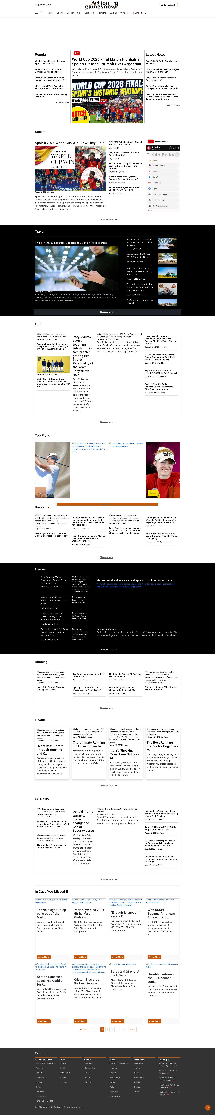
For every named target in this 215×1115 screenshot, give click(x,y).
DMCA (38, 1087)
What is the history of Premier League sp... (167, 1079)
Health (62, 1068)
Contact (39, 1073)
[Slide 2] (107, 504)
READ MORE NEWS (62, 102)
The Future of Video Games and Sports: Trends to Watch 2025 (134, 580)
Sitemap (39, 1082)
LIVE (76, 53)
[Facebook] (38, 1101)
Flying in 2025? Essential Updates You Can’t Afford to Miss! (71, 242)
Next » (132, 1029)
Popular (63, 1077)
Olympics (124, 13)
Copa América (90, 1068)
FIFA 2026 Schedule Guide (46, 1063)
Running (102, 13)
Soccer (70, 13)
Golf (79, 13)
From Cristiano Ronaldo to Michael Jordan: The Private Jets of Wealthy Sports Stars (88, 538)
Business (63, 1063)
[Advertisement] (107, 33)
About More (43, 957)
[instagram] (47, 1101)
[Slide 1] (103, 504)
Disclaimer (40, 1092)
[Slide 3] (111, 504)
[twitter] (43, 1101)
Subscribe (172, 5)
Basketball (90, 13)
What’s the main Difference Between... (169, 1072)
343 (124, 1029)
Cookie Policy (41, 1096)
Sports (60, 13)
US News (63, 1082)
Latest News (65, 1073)
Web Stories (139, 1063)
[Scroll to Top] (208, 1108)
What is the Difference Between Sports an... (167, 1065)
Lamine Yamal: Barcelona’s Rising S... (169, 1093)
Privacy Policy (41, 1077)
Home (50, 13)
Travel (136, 1092)
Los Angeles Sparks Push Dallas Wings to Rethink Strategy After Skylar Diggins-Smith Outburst (161, 520)
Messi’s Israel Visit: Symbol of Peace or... (169, 1086)
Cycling (113, 13)
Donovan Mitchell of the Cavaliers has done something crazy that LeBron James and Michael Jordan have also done (88, 521)
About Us (39, 1068)
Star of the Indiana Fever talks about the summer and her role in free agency (162, 536)
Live (137, 13)
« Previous (83, 1029)
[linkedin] (51, 1101)
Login (161, 5)
